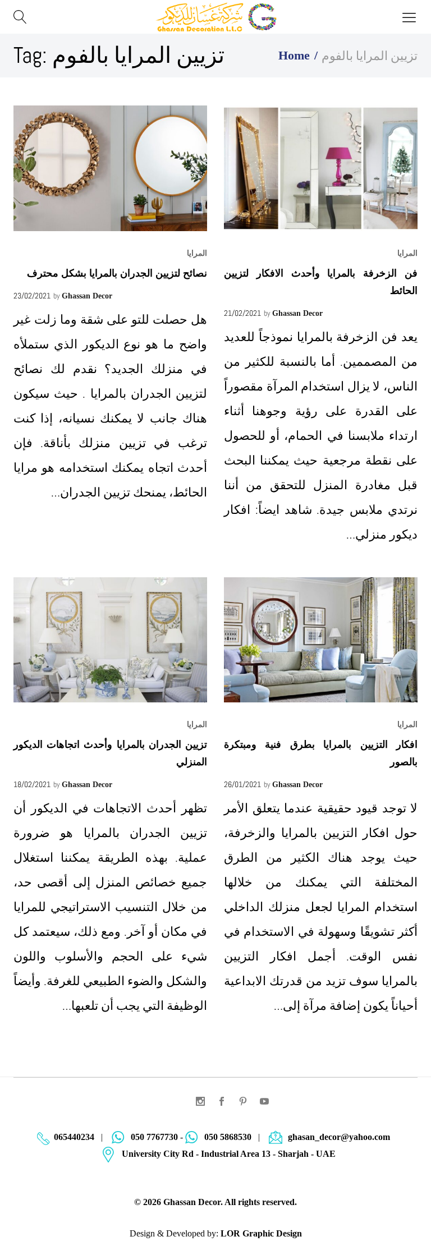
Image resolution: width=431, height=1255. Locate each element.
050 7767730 (154, 1137)
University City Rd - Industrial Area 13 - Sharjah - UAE (229, 1154)
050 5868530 (227, 1137)
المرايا (197, 253)
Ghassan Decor (87, 296)
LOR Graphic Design (261, 1233)
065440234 (74, 1137)
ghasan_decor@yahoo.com (339, 1137)
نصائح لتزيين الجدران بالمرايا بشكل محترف (117, 273)
